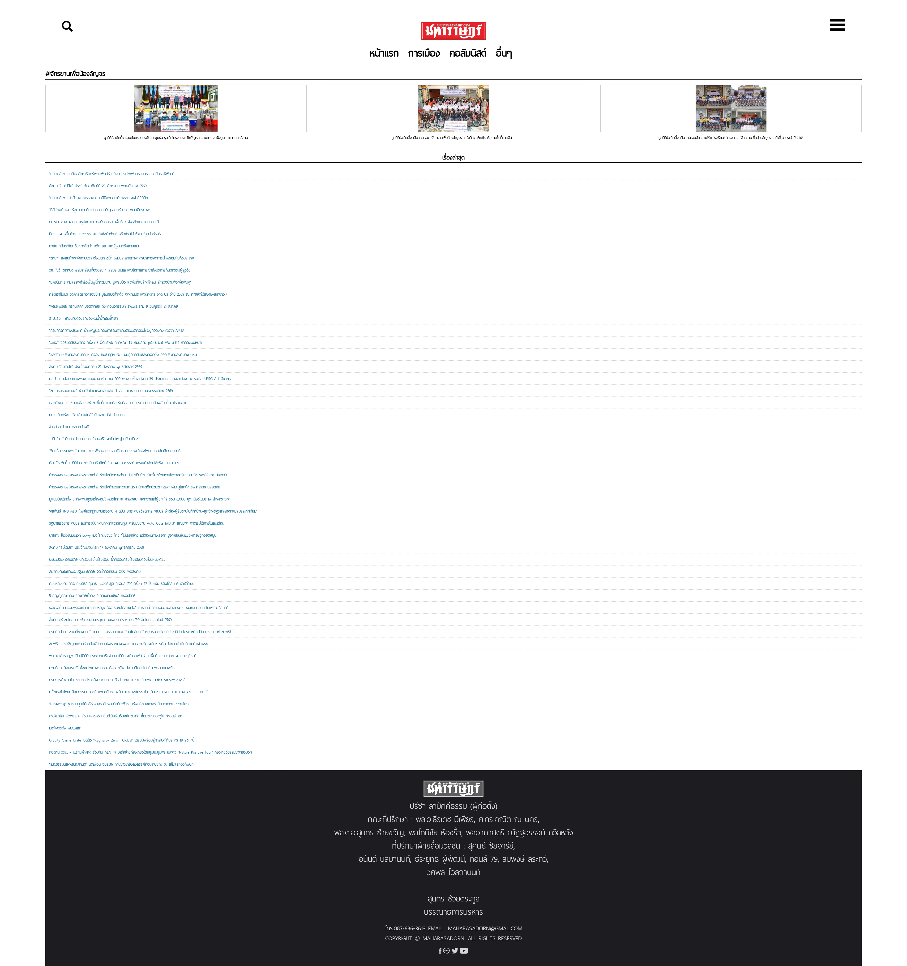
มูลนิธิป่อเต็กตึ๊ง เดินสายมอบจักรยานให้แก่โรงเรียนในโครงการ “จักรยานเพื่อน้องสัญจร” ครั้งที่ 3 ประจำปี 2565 (731, 138)
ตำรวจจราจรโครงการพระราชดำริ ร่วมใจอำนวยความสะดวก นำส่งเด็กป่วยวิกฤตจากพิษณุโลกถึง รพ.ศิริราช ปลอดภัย (134, 487)
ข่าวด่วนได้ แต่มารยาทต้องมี (69, 426)
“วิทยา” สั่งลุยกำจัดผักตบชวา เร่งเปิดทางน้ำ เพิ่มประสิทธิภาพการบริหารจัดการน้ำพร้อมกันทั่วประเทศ (121, 258)
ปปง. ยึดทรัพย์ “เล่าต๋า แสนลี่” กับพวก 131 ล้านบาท (86, 414)
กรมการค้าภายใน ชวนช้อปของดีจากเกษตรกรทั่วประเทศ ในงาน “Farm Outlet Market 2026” (117, 680)
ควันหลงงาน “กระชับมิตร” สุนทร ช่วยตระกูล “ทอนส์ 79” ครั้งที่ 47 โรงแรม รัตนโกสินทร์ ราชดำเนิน (121, 583)
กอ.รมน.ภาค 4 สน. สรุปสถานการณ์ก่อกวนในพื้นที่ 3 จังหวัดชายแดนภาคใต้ (104, 222)
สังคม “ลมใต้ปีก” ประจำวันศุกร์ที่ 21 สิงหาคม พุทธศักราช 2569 (95, 366)
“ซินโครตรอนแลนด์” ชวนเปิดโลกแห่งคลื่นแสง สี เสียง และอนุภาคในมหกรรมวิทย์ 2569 (111, 390)
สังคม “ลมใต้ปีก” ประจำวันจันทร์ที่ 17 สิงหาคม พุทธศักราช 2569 (96, 547)
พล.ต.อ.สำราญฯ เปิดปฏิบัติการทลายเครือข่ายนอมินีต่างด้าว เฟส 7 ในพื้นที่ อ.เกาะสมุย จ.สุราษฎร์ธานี (122, 655)
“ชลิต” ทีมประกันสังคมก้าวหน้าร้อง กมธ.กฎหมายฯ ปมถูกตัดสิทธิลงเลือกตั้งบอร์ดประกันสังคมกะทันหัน (123, 354)
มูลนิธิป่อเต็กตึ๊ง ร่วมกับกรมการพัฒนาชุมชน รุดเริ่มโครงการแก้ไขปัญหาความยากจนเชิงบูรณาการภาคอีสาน (176, 138)
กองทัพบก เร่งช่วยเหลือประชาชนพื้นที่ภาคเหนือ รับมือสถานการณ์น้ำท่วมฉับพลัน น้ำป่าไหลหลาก (118, 402)
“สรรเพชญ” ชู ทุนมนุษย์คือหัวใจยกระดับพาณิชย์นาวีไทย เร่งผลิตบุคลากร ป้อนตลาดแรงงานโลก (118, 704)
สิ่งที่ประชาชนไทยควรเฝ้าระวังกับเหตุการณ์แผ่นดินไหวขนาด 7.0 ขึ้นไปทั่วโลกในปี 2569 (111, 619)
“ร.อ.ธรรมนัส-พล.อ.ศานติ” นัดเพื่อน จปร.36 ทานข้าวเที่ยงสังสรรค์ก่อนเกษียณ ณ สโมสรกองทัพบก (121, 764)
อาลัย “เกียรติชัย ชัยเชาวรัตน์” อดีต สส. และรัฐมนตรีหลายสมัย (94, 246)
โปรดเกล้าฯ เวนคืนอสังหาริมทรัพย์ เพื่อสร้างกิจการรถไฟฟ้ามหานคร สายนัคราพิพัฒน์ (111, 173)
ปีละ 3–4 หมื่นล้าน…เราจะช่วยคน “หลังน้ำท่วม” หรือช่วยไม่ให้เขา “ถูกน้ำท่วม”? (105, 234)
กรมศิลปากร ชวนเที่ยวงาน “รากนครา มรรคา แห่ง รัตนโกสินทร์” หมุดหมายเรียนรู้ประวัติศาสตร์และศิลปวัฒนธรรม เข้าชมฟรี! (140, 631)
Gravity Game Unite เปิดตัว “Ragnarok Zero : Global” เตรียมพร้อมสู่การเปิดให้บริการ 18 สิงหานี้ (121, 740)
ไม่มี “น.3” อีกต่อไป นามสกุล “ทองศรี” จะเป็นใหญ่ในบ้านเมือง (93, 439)
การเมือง (424, 53)
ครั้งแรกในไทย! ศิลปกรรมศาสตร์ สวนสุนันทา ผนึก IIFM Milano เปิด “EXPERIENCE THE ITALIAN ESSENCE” (128, 692)
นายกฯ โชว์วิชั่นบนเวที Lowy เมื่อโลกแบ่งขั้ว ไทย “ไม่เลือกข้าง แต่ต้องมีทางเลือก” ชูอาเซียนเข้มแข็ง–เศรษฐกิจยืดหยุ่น (132, 535)
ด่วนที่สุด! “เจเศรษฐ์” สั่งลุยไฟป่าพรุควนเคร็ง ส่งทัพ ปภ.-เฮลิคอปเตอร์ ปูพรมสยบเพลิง (112, 667)
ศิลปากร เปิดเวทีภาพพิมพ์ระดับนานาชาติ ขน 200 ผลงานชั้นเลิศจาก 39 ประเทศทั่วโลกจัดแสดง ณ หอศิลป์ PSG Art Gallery (140, 378)
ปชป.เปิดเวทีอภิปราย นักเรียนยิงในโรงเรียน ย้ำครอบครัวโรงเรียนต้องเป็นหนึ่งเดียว (107, 559)
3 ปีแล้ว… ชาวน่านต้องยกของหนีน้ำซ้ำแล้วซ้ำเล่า (83, 318)
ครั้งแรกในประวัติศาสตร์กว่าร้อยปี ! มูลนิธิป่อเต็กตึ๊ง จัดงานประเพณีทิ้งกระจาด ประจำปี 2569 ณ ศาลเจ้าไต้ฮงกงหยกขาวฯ (138, 294)
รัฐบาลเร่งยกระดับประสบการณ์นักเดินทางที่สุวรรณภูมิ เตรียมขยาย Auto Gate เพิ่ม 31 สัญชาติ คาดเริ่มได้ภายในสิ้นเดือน (136, 523)
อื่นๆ (504, 53)
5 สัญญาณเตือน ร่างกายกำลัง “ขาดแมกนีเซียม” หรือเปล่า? (92, 595)
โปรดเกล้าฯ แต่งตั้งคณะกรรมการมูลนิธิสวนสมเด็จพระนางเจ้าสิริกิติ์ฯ (98, 197)
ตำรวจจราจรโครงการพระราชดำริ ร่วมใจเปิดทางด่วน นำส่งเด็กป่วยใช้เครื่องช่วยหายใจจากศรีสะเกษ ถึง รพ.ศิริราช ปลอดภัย (138, 475)
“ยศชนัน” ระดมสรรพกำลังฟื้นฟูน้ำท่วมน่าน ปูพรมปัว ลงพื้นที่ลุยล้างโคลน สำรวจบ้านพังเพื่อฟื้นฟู (120, 282)
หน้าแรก (384, 53)
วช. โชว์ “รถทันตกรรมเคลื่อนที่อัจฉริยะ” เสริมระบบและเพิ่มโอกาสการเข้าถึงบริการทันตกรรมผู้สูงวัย (120, 270)
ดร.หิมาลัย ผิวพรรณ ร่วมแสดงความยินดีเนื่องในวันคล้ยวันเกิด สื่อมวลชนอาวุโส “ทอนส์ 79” (115, 716)
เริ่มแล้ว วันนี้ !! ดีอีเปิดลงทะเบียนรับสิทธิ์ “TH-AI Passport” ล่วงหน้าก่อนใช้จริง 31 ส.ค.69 (114, 463)
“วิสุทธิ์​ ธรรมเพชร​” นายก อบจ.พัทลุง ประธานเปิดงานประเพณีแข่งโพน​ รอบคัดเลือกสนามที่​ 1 (116, 451)
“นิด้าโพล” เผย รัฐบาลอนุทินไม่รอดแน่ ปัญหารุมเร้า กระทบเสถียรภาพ (99, 210)
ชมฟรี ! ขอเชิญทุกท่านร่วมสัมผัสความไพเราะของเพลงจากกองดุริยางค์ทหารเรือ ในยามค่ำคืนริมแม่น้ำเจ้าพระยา (130, 643)
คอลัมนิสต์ (468, 53)
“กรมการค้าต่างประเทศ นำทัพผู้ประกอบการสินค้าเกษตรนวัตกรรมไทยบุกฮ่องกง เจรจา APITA (116, 330)
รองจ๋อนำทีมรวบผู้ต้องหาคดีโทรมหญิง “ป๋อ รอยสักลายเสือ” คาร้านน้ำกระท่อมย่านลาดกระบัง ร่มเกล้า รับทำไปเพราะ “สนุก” (138, 607)
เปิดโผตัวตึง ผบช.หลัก (65, 728)
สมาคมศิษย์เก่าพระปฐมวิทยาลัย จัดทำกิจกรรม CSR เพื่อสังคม (95, 571)
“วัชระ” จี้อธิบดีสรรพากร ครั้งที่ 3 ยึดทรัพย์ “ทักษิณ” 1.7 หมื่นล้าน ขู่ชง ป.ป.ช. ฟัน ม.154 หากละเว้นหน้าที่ (126, 342)
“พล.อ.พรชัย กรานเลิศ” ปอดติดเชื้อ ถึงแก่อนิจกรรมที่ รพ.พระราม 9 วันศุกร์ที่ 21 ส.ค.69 (113, 306)
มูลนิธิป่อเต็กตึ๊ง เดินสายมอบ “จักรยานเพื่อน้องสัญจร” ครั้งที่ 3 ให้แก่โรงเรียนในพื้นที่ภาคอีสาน (453, 138)
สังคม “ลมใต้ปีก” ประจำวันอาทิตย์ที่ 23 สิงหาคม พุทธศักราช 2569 (98, 185)
